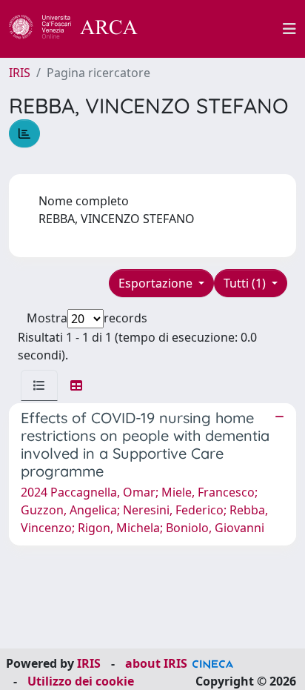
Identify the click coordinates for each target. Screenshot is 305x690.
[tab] (39, 385)
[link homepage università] (218, 29)
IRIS (19, 72)
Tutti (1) (246, 283)
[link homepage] (81, 29)
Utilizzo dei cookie (80, 681)
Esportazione (156, 283)
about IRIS (156, 663)
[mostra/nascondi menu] (289, 28)
